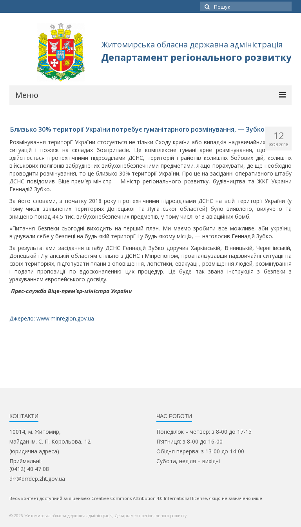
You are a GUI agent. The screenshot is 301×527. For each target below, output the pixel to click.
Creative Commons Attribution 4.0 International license (149, 498)
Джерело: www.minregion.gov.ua (51, 318)
